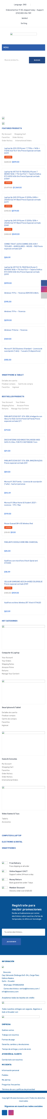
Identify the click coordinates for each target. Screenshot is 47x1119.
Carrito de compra (25, 384)
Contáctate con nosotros (12, 1060)
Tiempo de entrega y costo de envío (16, 1049)
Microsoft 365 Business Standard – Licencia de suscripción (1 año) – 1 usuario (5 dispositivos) (23, 350)
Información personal (10, 1070)
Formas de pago (8, 1040)
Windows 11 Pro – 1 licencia (14, 311)
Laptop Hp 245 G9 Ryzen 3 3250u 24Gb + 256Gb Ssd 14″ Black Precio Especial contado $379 (22, 199)
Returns (5, 409)
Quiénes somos (8, 1030)
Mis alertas (6, 1080)
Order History (18, 137)
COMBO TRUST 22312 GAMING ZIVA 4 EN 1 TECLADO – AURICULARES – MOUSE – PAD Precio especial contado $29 (23, 246)
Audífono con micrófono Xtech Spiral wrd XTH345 (21, 562)
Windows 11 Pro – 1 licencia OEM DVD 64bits (21, 293)
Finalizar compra (8, 384)
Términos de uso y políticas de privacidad (18, 1089)
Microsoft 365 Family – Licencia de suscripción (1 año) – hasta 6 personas (23, 483)
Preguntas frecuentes (11, 1085)
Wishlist (25, 18)
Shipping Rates (8, 406)
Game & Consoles (9, 759)
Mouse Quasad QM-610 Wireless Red (18, 524)
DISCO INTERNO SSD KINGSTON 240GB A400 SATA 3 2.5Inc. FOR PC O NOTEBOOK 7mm (22, 441)
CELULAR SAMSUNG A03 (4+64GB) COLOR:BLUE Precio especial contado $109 (23, 583)
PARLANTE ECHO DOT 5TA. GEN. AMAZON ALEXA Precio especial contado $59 (23, 462)
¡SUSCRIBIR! (11, 942)
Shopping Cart (20, 134)
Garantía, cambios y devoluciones (15, 1044)
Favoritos (6, 137)
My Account (7, 134)
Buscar (37, 60)
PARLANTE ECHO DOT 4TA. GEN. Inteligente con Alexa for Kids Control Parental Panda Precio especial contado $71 (23, 418)
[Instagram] (11, 1112)
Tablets (5, 819)
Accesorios (6, 822)
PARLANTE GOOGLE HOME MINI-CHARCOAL (21, 542)
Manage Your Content (20, 409)
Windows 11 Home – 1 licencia (15, 330)
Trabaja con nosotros (10, 1035)
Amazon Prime (23, 406)
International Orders (23, 141)
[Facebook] (4, 1112)
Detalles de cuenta (9, 381)
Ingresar (16, 387)
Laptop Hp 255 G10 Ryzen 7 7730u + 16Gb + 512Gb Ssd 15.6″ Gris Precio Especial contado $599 (22, 150)
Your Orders (20, 402)
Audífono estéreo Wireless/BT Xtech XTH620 (22, 603)
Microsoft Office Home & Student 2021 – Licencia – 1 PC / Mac (20, 504)
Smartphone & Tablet (11, 707)
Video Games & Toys (10, 814)
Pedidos (5, 1075)
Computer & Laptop (10, 653)
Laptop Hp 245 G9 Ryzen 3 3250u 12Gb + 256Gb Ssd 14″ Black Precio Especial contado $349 (22, 223)
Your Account (7, 402)
